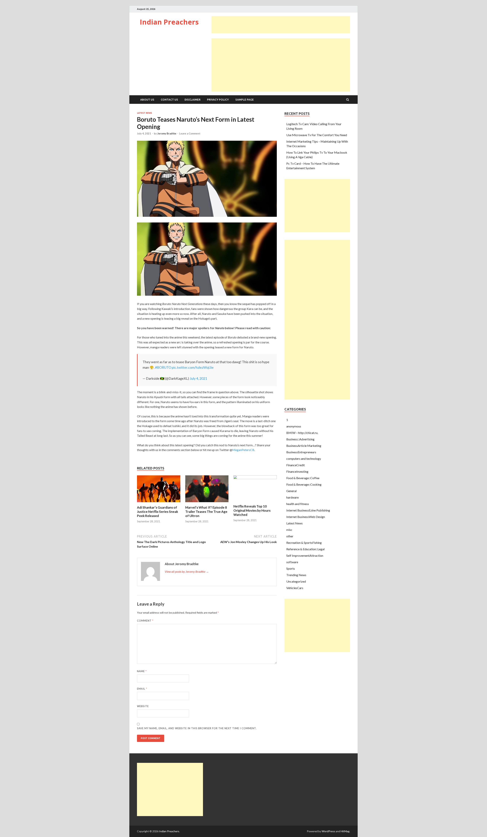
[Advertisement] (281, 24)
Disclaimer (193, 99)
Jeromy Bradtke (166, 133)
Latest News (144, 113)
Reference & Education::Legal (305, 549)
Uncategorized (296, 581)
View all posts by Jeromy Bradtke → (187, 571)
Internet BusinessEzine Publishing (308, 510)
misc (289, 529)
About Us (147, 99)
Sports (290, 568)
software (292, 562)
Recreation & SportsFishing (304, 542)
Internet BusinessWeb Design (305, 517)
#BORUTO (163, 367)
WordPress (328, 831)
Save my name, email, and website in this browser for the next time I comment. (197, 728)
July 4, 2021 (198, 378)
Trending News (296, 575)
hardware (292, 497)
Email (142, 688)
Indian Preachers (169, 22)
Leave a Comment (189, 133)
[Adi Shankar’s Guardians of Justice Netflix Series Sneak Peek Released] (158, 503)
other (289, 536)
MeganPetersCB (243, 450)
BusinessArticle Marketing (303, 445)
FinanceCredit (295, 465)
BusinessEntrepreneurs (301, 452)
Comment (145, 620)
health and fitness (297, 504)
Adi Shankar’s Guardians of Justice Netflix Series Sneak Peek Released (157, 511)
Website (143, 706)
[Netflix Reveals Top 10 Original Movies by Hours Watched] (255, 478)
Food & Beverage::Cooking (303, 484)
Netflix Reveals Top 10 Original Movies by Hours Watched (252, 510)
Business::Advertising (300, 439)
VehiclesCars (294, 588)
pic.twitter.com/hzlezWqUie (193, 367)
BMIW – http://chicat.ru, (302, 432)
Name (142, 671)
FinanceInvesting (297, 471)
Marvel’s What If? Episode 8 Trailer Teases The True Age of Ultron (206, 511)
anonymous (293, 426)
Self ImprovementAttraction (304, 555)
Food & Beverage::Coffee (302, 478)
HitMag (345, 831)
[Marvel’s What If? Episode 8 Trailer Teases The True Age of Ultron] (207, 503)
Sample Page (244, 99)
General (291, 491)
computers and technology (303, 458)
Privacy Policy (218, 99)
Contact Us (169, 99)
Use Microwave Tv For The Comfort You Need (316, 135)
